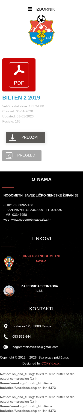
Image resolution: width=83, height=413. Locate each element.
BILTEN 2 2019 (21, 97)
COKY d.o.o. (51, 363)
